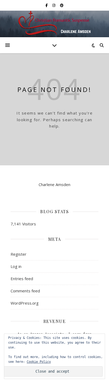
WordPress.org (25, 303)
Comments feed (25, 290)
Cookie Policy (39, 362)
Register (18, 254)
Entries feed (22, 278)
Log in (16, 266)
